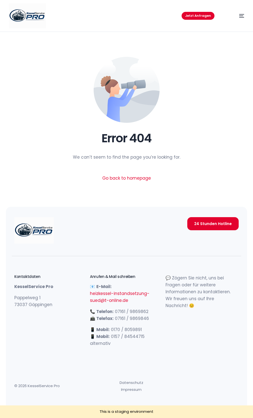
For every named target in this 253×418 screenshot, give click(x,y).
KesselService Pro (44, 385)
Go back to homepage (126, 178)
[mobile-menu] (235, 15)
